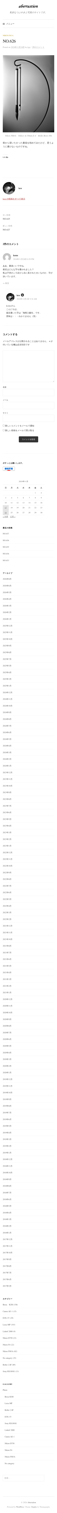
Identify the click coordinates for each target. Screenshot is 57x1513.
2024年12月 (7, 692)
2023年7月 (7, 805)
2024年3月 (7, 752)
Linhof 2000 (8, 1331)
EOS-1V (6, 1318)
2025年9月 (7, 645)
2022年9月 (7, 872)
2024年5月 (7, 739)
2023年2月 (7, 839)
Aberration (32, 1502)
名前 (4, 387)
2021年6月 (7, 959)
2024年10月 (7, 705)
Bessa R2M (8, 1304)
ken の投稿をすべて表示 (14, 198)
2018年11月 (7, 1166)
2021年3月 (7, 979)
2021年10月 (7, 939)
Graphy (34, 1507)
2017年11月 (7, 1246)
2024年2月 (7, 759)
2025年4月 (7, 672)
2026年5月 (7, 592)
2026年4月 (7, 599)
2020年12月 (7, 999)
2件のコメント (38, 47)
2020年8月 (7, 1025)
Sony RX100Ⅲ (9, 1371)
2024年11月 (7, 699)
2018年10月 (7, 1172)
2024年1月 (7, 765)
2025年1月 (7, 685)
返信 (7, 283)
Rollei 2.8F (7, 1364)
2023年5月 (7, 819)
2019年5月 (7, 1126)
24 (6, 512)
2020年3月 (7, 1059)
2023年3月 (7, 832)
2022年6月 (7, 892)
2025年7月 (7, 659)
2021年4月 (7, 972)
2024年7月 (7, 725)
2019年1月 (7, 1152)
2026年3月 (7, 605)
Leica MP (6, 1324)
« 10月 (5, 516)
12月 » (12, 516)
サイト (5, 413)
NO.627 (6, 229)
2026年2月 (7, 612)
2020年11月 (7, 1005)
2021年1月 (7, 992)
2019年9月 (7, 1099)
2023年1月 (7, 845)
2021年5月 (7, 966)
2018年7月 (7, 1192)
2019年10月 (7, 1092)
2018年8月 (7, 1186)
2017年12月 (7, 1239)
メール (5, 400)
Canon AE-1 (8, 1311)
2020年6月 (7, 1039)
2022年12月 (7, 852)
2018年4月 (7, 1212)
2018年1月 (7, 1232)
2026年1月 (7, 619)
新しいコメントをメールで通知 (19, 425)
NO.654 (6, 553)
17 (6, 507)
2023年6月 (7, 812)
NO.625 (6, 218)
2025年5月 (7, 665)
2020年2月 (7, 1066)
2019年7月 (7, 1112)
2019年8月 (7, 1106)
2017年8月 (7, 1266)
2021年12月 (7, 925)
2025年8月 (7, 652)
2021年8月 (7, 945)
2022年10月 (7, 865)
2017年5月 (7, 1286)
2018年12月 (7, 1159)
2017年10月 (7, 1252)
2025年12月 (7, 625)
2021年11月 (7, 932)
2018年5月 (7, 1206)
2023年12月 (7, 772)
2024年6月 (7, 732)
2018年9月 (7, 1179)
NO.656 (6, 540)
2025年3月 (7, 679)
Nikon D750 (7, 1338)
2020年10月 (7, 1012)
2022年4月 (7, 906)
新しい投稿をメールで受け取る (19, 430)
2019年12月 (7, 1079)
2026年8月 (7, 579)
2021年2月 (7, 986)
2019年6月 (7, 1119)
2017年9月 (7, 1259)
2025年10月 (7, 639)
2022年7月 (7, 885)
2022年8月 (7, 879)
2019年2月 (7, 1146)
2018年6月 (7, 1199)
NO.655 (6, 547)
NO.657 (6, 533)
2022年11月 (7, 859)
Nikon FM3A (8, 35)
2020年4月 (7, 1052)
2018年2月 (7, 1226)
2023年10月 (7, 785)
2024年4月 (7, 745)
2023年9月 (7, 792)
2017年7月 (7, 1272)
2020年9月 (7, 1019)
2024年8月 (7, 719)
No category (7, 1358)
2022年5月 (7, 899)
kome (15, 255)
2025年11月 (7, 632)
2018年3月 (7, 1219)
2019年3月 (7, 1139)
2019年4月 (7, 1132)
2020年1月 (7, 1072)
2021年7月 (7, 952)
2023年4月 (7, 825)
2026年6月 (7, 585)
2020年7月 (7, 1032)
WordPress (20, 1507)
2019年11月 (7, 1086)
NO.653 (6, 560)
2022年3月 (7, 912)
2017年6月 (7, 1279)
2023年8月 (7, 799)
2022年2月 (7, 919)
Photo (5, 1390)
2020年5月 (7, 1046)
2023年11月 (7, 779)
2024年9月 (7, 712)
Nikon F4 (6, 1344)
